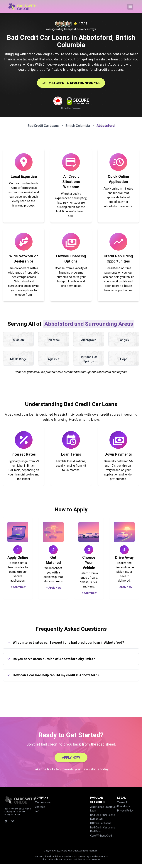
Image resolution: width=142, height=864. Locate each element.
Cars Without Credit (102, 835)
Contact (40, 806)
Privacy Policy (125, 810)
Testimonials (43, 802)
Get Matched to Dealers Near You (71, 83)
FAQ (37, 811)
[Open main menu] (130, 6)
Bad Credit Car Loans (43, 125)
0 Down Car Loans (100, 823)
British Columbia (77, 125)
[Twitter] (13, 821)
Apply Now (19, 586)
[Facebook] (6, 821)
